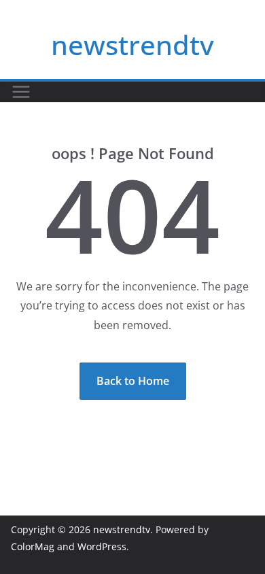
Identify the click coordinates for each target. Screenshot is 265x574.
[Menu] (21, 92)
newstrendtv (132, 44)
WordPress (101, 546)
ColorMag (32, 546)
